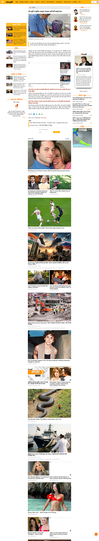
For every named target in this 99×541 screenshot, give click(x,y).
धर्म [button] (79, 2)
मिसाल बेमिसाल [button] (50, 2)
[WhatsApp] (69, 25)
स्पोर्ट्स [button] (31, 2)
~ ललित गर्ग (82, 14)
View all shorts (83, 91)
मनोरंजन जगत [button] (67, 2)
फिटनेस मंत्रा (89, 109)
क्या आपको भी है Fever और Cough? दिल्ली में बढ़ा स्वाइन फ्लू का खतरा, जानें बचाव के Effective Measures (82, 105)
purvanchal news (33, 125)
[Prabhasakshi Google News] (70, 39)
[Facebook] (69, 19)
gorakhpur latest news (62, 122)
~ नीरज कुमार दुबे (83, 23)
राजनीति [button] (75, 2)
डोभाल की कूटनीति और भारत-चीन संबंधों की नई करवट (85, 11)
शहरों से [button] (43, 2)
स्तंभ (82, 7)
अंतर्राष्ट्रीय (21, 2)
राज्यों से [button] (37, 2)
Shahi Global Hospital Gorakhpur (37, 122)
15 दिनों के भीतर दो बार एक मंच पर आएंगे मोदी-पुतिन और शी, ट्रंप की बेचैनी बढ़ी (85, 27)
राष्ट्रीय (17, 2)
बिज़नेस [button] (26, 2)
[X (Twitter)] (69, 22)
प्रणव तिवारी (30, 39)
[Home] (30, 7)
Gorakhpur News (51, 122)
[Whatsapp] (39, 114)
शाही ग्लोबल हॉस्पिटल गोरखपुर (45, 125)
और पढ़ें (23, 117)
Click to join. (43, 117)
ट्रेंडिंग (16, 48)
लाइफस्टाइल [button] (59, 2)
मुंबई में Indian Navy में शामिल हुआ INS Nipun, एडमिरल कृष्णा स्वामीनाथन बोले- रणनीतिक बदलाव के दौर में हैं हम (82, 119)
